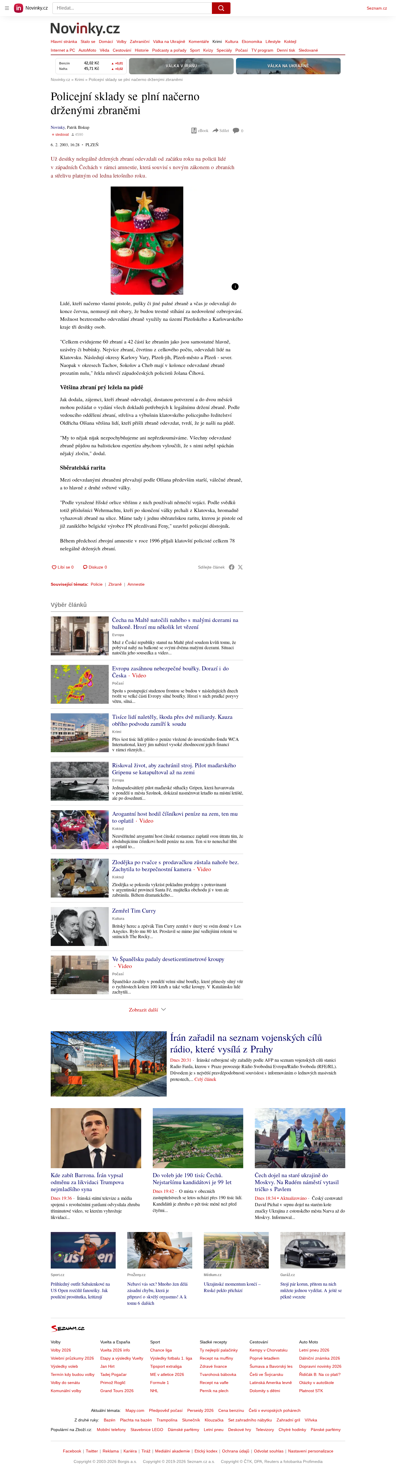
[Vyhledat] (221, 8)
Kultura (231, 41)
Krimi (217, 41)
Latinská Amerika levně (271, 1382)
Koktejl (290, 41)
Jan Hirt (107, 1366)
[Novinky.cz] (85, 30)
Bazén (109, 1420)
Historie (142, 50)
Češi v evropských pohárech (275, 1410)
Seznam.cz (377, 8)
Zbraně (115, 584)
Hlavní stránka (64, 41)
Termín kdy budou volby (73, 1374)
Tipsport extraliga (166, 1366)
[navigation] (7, 8)
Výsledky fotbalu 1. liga (171, 1358)
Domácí (106, 41)
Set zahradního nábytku (250, 1420)
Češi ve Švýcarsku (266, 1374)
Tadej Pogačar (113, 1374)
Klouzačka (214, 1420)
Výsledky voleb (64, 1366)
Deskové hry (239, 1429)
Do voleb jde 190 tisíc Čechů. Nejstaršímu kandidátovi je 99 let (192, 1178)
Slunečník (191, 1420)
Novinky (58, 127)
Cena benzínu (231, 1410)
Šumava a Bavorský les (271, 1366)
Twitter (92, 1451)
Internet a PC (63, 50)
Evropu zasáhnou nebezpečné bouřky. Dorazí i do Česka (170, 671)
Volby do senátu (65, 1382)
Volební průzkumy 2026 (72, 1358)
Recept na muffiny (216, 1358)
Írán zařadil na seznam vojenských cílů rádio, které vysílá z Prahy (246, 1042)
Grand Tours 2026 (117, 1390)
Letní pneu (214, 1429)
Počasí (241, 50)
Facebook (72, 1451)
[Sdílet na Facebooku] (232, 567)
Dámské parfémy (183, 1429)
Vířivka (311, 1420)
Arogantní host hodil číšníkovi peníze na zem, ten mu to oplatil (175, 817)
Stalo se (88, 41)
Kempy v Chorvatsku (269, 1350)
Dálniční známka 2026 (319, 1358)
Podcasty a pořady (169, 50)
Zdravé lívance (213, 1366)
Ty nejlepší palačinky (219, 1350)
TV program (262, 50)
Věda (104, 50)
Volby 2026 (61, 1350)
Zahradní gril (288, 1420)
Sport (195, 50)
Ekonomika (252, 41)
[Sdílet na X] (240, 567)
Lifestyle (273, 41)
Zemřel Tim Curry (134, 910)
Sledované (308, 50)
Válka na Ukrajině (169, 41)
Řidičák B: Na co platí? (320, 1374)
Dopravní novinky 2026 (320, 1366)
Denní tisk (286, 50)
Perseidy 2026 (200, 1410)
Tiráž (145, 1451)
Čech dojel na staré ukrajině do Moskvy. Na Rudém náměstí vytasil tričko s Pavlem (297, 1182)
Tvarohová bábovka (218, 1374)
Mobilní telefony (111, 1429)
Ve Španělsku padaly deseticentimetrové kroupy (168, 959)
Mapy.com (135, 1410)
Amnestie (136, 584)
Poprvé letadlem (264, 1358)
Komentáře (199, 41)
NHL (154, 1390)
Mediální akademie (172, 1451)
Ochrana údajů (235, 1451)
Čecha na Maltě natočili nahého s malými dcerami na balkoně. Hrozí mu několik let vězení (175, 623)
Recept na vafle (214, 1382)
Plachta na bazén (136, 1420)
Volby (121, 41)
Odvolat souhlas (269, 1451)
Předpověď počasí (166, 1410)
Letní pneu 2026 (314, 1350)
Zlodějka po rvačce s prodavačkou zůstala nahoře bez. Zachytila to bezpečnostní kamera (175, 865)
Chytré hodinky (292, 1429)
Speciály (224, 50)
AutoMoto (87, 50)
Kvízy (208, 50)
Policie (97, 584)
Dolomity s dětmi (265, 1390)
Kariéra (130, 1451)
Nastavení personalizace (310, 1451)
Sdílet (224, 130)
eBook (203, 130)
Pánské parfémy (326, 1429)
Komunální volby (66, 1390)
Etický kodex (206, 1451)
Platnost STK (311, 1390)
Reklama (111, 1451)
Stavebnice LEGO (146, 1429)
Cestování (122, 50)
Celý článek (205, 1079)
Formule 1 (159, 1382)
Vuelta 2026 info (115, 1350)
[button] (147, 241)
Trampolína (167, 1420)
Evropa (118, 635)
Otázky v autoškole (316, 1382)
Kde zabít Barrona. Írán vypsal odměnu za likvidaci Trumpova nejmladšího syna (87, 1182)
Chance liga (161, 1350)
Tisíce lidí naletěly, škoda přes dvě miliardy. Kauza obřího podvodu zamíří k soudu (172, 720)
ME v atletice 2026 (167, 1374)
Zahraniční (140, 41)
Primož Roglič (113, 1382)
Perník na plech (214, 1390)
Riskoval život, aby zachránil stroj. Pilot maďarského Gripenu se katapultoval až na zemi (174, 768)
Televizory (265, 1429)
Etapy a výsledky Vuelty (121, 1358)
